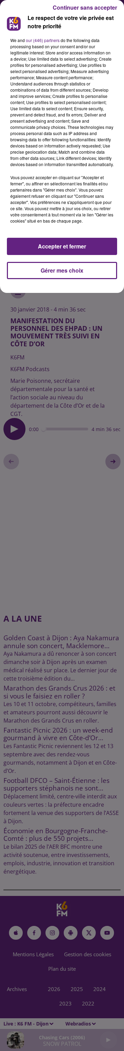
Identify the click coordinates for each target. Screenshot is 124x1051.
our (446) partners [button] (43, 40)
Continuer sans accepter (85, 7)
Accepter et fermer (62, 246)
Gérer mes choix (62, 270)
